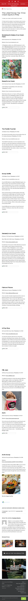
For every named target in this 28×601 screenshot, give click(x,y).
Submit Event (23, 592)
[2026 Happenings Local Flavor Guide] (20, 543)
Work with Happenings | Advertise (21, 584)
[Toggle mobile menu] (25, 9)
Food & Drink (18, 511)
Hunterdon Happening (19, 588)
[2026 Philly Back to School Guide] (7, 543)
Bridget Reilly (5, 511)
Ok (23, 598)
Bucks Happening (20, 586)
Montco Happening (20, 589)
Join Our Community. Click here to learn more (13, 508)
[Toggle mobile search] (22, 9)
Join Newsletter (21, 591)
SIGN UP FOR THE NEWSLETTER (15, 553)
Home (23, 582)
